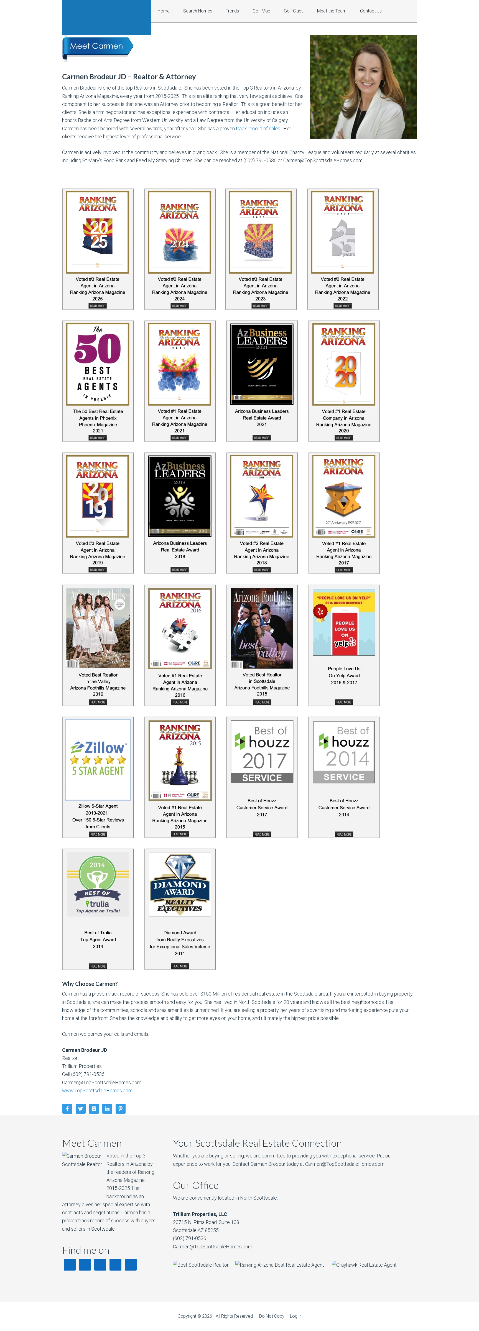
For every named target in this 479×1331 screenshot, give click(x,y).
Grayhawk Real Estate (106, 17)
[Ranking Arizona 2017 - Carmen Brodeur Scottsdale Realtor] (344, 572)
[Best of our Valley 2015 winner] (262, 705)
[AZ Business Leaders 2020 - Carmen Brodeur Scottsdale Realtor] (344, 440)
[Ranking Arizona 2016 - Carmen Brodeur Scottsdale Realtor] (180, 705)
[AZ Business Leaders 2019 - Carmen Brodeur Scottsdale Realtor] (98, 572)
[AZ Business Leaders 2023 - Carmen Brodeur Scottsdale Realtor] (261, 308)
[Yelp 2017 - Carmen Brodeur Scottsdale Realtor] (344, 705)
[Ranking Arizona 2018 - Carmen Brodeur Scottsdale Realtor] (262, 572)
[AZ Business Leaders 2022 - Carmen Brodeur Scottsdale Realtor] (343, 308)
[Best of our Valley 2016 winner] (103, 705)
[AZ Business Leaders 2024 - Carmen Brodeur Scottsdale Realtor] (180, 308)
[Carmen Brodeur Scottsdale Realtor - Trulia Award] (98, 968)
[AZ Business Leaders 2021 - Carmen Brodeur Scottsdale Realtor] (180, 440)
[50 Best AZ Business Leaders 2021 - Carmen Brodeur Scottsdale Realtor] (98, 440)
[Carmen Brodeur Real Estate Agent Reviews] (98, 836)
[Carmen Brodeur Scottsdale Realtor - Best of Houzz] (262, 836)
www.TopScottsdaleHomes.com (97, 1090)
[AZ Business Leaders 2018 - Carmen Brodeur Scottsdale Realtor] (180, 572)
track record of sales (258, 128)
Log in (296, 1316)
